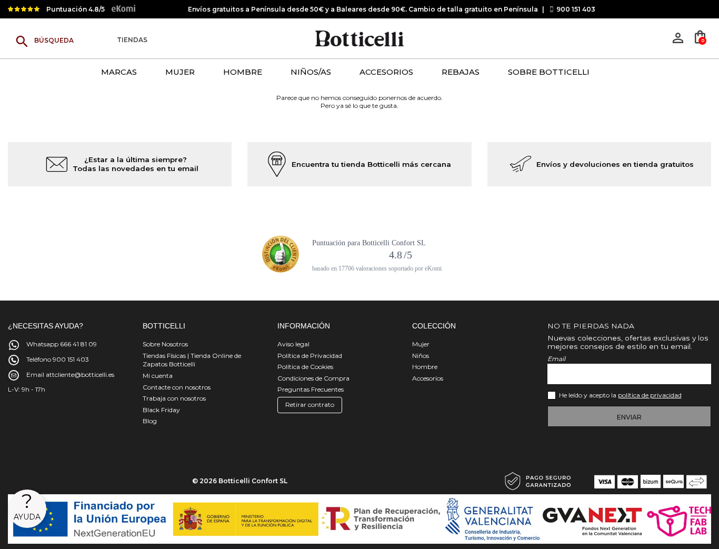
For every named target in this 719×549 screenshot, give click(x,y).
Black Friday (161, 410)
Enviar (629, 417)
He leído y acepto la (620, 395)
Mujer (421, 344)
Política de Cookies (305, 367)
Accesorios (427, 378)
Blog (150, 421)
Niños (420, 356)
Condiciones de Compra (313, 378)
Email (556, 359)
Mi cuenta (158, 376)
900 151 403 (575, 9)
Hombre (424, 367)
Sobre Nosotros (165, 344)
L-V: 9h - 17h (26, 389)
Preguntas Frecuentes (310, 389)
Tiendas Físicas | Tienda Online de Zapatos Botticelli (192, 360)
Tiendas (132, 40)
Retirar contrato (309, 404)
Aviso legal (293, 344)
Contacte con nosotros (177, 387)
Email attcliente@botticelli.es (70, 374)
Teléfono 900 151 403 (57, 359)
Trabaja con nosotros (174, 398)
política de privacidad (650, 395)
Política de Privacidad (309, 356)
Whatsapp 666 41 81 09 (61, 344)
